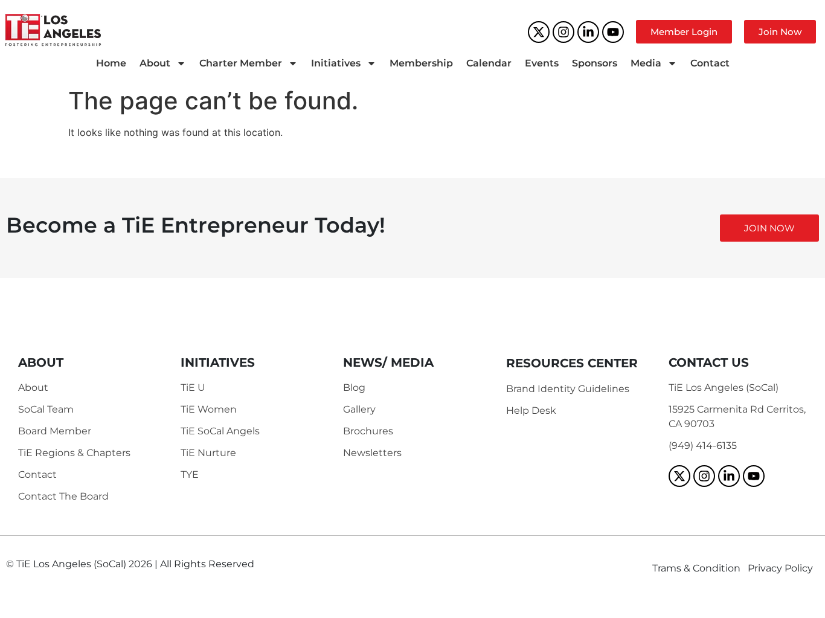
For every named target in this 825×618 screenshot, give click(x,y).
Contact (710, 63)
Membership (421, 63)
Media (646, 63)
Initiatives (336, 63)
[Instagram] (563, 32)
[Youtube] (613, 32)
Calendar (489, 63)
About (155, 63)
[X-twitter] (539, 32)
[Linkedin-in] (588, 32)
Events (542, 63)
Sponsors (594, 63)
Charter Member (240, 63)
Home (111, 63)
